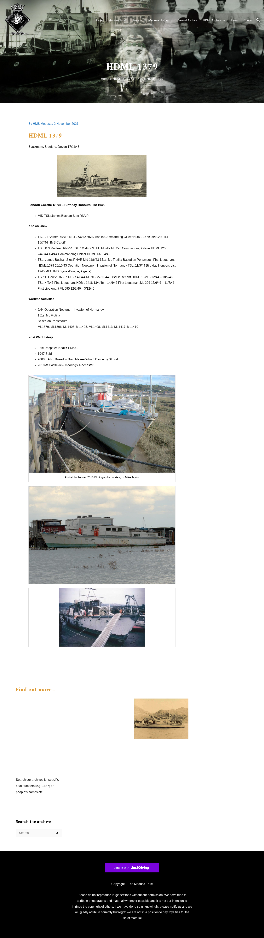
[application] (141, 20)
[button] (258, 20)
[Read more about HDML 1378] (161, 718)
